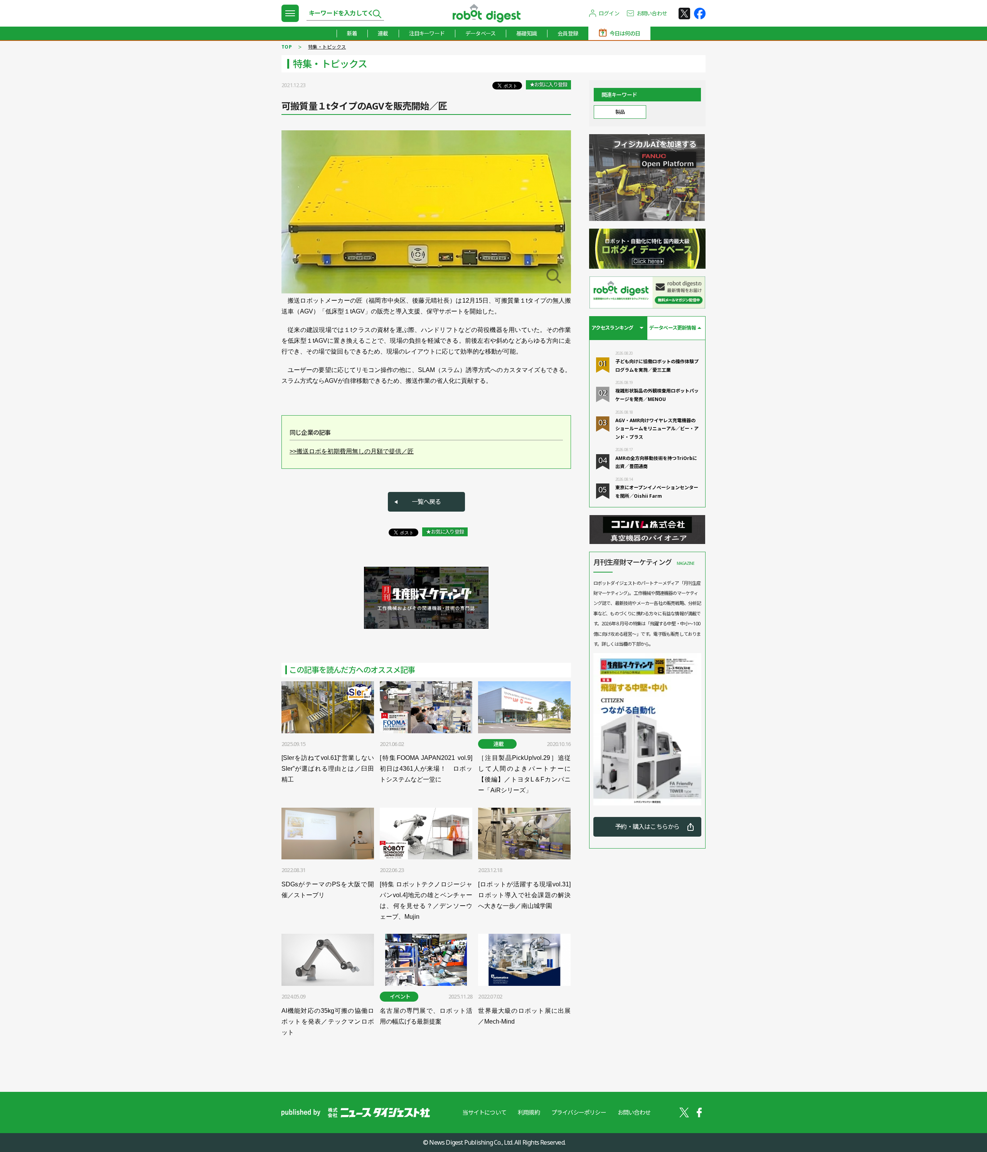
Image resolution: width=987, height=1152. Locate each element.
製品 (619, 111)
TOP (286, 47)
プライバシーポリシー (578, 1112)
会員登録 (568, 33)
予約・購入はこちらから (647, 826)
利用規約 (529, 1112)
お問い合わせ (652, 13)
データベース (480, 33)
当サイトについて (484, 1112)
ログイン (609, 13)
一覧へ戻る (426, 501)
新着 (352, 33)
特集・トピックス (327, 47)
